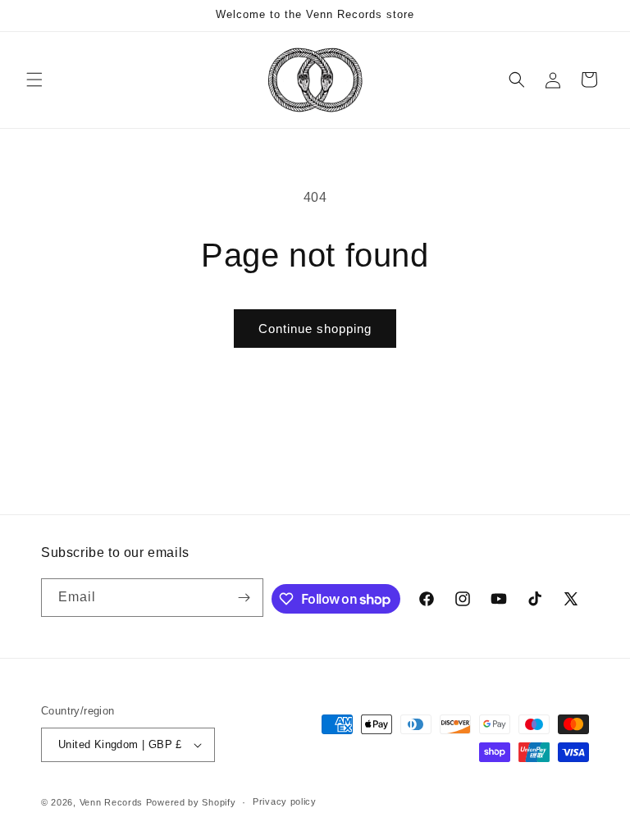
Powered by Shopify (191, 802)
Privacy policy (285, 801)
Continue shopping (315, 329)
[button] (34, 80)
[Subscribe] (244, 597)
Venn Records (111, 802)
